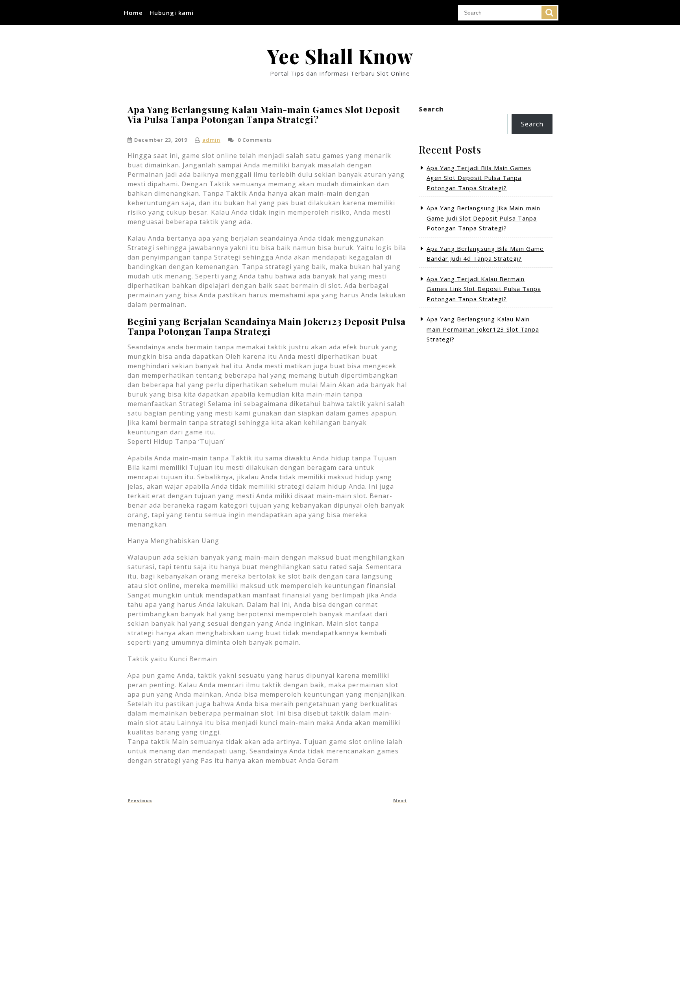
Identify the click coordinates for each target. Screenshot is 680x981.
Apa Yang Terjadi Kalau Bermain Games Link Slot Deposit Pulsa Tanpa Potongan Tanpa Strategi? (484, 289)
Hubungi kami (172, 13)
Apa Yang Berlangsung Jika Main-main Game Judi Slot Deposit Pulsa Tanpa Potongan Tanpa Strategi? (483, 218)
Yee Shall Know (340, 56)
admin (211, 139)
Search (549, 12)
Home (133, 13)
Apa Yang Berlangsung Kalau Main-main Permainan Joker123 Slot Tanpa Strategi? (483, 329)
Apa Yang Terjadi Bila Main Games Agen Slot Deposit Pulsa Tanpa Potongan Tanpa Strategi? (479, 178)
